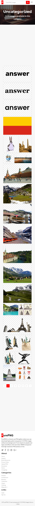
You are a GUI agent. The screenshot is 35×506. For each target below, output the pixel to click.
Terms (3, 456)
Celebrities (4, 481)
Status (3, 468)
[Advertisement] (17, 47)
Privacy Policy (5, 462)
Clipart (3, 483)
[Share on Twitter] (2, 450)
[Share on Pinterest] (11, 450)
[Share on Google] (15, 450)
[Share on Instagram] (8, 450)
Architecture (4, 477)
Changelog (4, 470)
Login (2, 493)
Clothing (3, 485)
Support (3, 458)
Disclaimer (4, 466)
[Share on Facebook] (5, 450)
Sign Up (3, 494)
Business (3, 479)
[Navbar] (32, 2)
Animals (3, 475)
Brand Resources (5, 460)
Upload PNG (4, 464)
